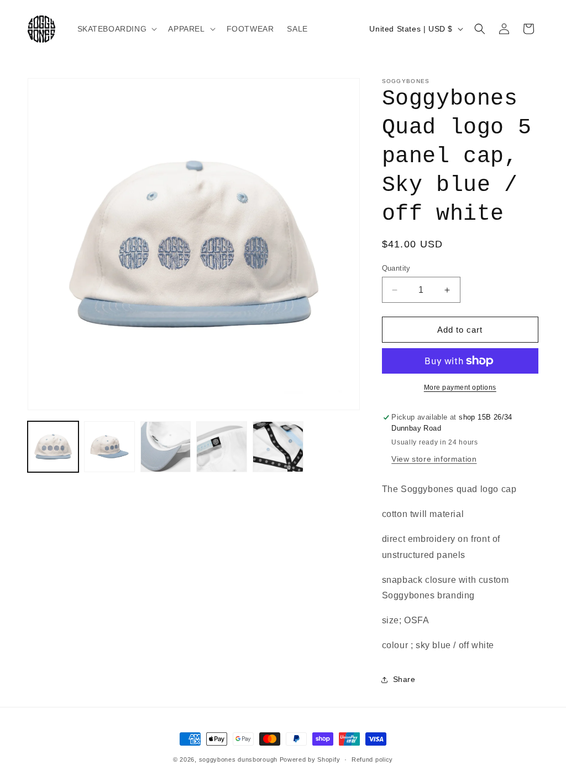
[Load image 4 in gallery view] (221, 446)
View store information (433, 458)
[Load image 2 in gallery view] (109, 446)
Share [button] (404, 679)
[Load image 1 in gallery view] (53, 446)
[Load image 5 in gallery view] (278, 446)
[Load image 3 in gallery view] (165, 446)
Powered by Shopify (310, 759)
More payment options (460, 387)
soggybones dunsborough (238, 759)
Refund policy (372, 759)
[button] (116, 28)
